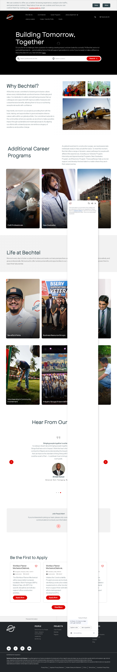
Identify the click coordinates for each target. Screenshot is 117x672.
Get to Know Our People (41, 629)
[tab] (56, 492)
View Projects (57, 629)
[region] (82, 418)
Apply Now (20, 597)
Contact (94, 639)
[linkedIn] (9, 648)
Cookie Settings (34, 8)
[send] (94, 633)
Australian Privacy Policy (103, 667)
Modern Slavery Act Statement (73, 667)
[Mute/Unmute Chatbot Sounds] (92, 203)
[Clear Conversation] (89, 203)
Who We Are (29, 15)
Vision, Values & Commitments (39, 633)
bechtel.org (38, 639)
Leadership (38, 636)
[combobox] (33, 59)
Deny (96, 5)
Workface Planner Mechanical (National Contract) (21, 567)
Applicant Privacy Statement (57, 667)
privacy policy (78, 210)
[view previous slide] (11, 462)
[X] (22, 648)
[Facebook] (16, 648)
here (44, 53)
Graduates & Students (98, 634)
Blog (93, 642)
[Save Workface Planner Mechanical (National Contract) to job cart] (36, 566)
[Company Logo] (10, 17)
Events (60, 19)
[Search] (95, 17)
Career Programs (55, 15)
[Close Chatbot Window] (95, 203)
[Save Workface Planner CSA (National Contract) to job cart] (102, 566)
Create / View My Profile (47, 19)
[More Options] (71, 633)
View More (58, 607)
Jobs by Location (30, 19)
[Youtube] (29, 648)
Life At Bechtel (42, 15)
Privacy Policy (44, 667)
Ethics (85, 667)
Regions (56, 634)
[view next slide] (106, 462)
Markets (56, 632)
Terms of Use (92, 667)
